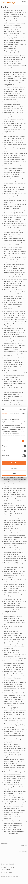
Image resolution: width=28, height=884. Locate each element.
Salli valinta (14, 468)
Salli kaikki (14, 463)
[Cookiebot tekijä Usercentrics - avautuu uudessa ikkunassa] (19, 409)
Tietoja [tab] (23, 413)
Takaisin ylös (23, 851)
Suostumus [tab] (5, 413)
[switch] (24, 446)
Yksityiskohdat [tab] (14, 413)
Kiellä (14, 473)
